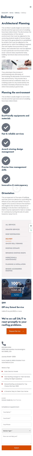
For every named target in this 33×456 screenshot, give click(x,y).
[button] (16, 188)
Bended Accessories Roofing (14, 270)
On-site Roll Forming (14, 243)
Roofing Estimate (13, 248)
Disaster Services (13, 229)
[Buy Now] (31, 230)
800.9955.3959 (6, 347)
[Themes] (31, 226)
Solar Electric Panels (11, 371)
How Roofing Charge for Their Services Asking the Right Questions (17, 378)
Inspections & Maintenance (11, 258)
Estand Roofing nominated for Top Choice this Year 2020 (15, 385)
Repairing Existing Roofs (16, 253)
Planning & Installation (16, 264)
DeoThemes (17, 400)
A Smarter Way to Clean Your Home (16, 391)
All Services (10, 225)
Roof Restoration (13, 234)
